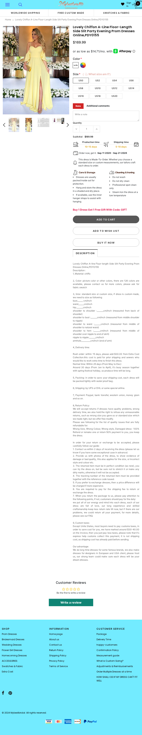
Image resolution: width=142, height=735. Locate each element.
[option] (25, 12)
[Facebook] (3, 693)
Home (8, 19)
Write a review (71, 602)
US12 (114, 88)
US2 (97, 80)
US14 (131, 88)
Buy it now (106, 242)
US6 (131, 80)
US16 (81, 96)
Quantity (77, 122)
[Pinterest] (10, 693)
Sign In (128, 4)
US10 (98, 88)
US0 (81, 80)
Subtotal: (78, 136)
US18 (98, 96)
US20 (114, 96)
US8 (81, 88)
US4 (114, 80)
